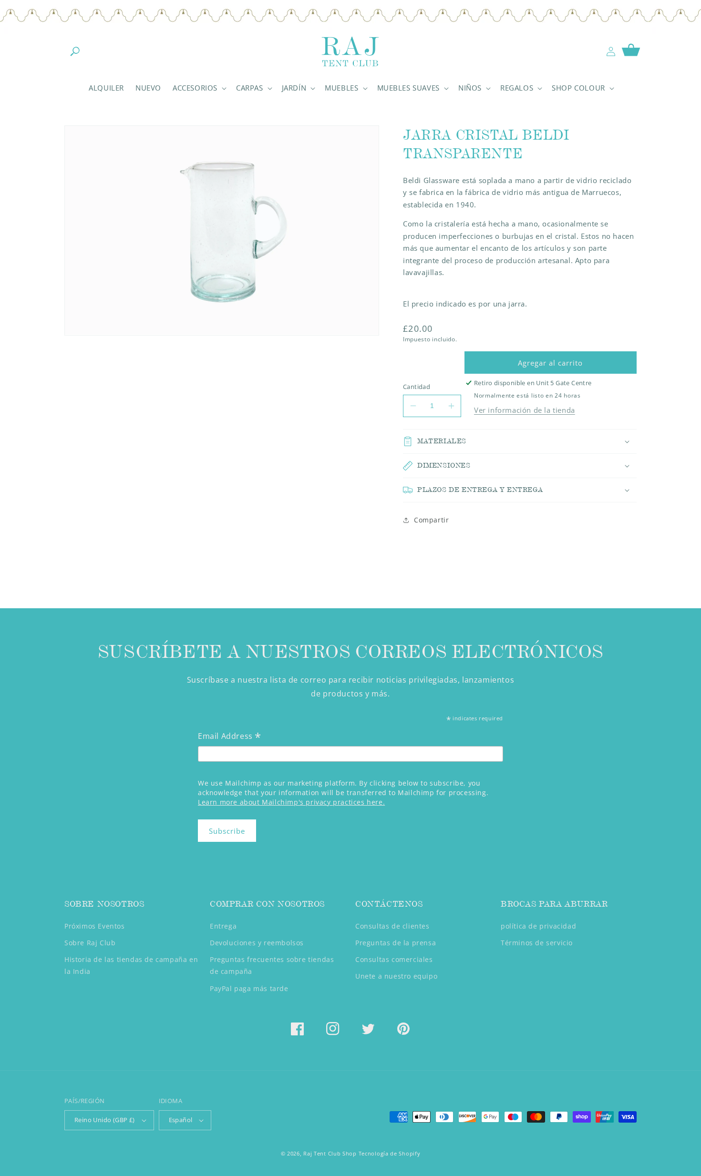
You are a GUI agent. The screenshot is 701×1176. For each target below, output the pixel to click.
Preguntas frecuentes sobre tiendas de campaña (272, 965)
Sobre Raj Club (89, 942)
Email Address (229, 737)
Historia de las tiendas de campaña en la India (131, 965)
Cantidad (416, 386)
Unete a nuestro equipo (396, 976)
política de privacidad (538, 926)
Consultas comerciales (394, 959)
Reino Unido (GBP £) (104, 1119)
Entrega (223, 926)
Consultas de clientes (392, 926)
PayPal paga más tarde (249, 988)
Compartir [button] (431, 519)
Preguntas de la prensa (395, 942)
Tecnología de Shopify (390, 1153)
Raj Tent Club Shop (330, 1153)
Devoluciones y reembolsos (257, 942)
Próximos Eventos (94, 926)
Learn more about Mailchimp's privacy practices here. (291, 802)
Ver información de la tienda (524, 410)
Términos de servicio (537, 942)
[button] (74, 51)
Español (181, 1119)
